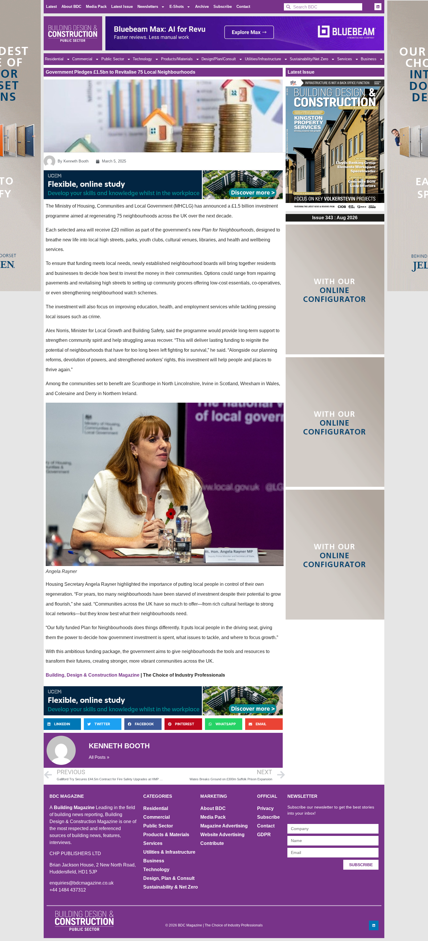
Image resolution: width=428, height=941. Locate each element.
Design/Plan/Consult (218, 59)
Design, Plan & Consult (168, 878)
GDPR (264, 834)
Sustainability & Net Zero (170, 887)
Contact (243, 6)
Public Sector (112, 59)
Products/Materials (177, 59)
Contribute (212, 843)
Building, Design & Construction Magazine (92, 675)
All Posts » (99, 757)
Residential (54, 59)
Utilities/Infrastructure (263, 59)
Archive (202, 6)
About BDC (71, 6)
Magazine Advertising (224, 825)
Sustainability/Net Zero (309, 59)
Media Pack (96, 6)
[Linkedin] (377, 6)
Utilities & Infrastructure (169, 852)
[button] (62, 724)
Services (344, 59)
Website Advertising (222, 834)
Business (368, 59)
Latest (51, 6)
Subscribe (222, 6)
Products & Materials (166, 834)
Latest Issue (122, 6)
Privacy (265, 808)
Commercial (82, 59)
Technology (142, 59)
